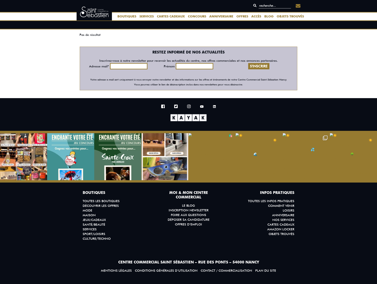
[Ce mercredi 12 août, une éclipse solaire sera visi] (164, 156)
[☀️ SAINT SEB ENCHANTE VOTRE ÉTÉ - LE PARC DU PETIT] (70, 156)
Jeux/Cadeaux (94, 220)
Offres (242, 16)
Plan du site (265, 270)
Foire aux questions (188, 215)
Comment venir (281, 206)
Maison (89, 215)
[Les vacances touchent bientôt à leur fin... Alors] (23, 156)
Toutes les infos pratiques (271, 201)
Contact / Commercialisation (226, 270)
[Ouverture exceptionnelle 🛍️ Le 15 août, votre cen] (212, 156)
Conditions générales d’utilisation (166, 270)
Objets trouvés (290, 16)
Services (146, 16)
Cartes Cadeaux (171, 16)
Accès (256, 16)
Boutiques (126, 16)
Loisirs (288, 210)
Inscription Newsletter (189, 210)
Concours (197, 16)
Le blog (188, 205)
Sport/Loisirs (94, 234)
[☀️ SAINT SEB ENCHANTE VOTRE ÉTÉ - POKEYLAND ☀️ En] (353, 156)
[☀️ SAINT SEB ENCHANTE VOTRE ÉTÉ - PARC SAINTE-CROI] (117, 156)
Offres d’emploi (188, 224)
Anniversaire (221, 16)
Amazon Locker (280, 229)
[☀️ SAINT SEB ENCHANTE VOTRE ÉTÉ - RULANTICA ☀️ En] (259, 156)
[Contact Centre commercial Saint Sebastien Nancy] (298, 6)
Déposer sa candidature (189, 220)
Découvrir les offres (101, 206)
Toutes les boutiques (101, 201)
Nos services (283, 220)
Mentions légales (116, 270)
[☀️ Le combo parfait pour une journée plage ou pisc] (306, 156)
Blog (269, 16)
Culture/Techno (97, 239)
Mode (87, 210)
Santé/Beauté (94, 224)
